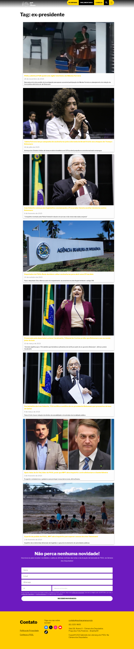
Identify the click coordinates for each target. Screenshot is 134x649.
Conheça (99, 2)
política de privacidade (78, 592)
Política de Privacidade (29, 631)
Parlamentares (86, 2)
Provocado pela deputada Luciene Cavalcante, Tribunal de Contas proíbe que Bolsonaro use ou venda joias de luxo (67, 339)
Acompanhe (72, 2)
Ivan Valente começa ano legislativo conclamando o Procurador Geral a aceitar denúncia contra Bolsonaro (65, 209)
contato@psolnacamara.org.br (81, 620)
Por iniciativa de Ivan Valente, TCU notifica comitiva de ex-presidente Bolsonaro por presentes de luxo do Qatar (67, 407)
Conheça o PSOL (27, 635)
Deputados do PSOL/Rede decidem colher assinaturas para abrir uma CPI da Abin (58, 274)
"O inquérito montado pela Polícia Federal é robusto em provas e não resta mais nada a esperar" (55, 217)
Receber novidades (67, 598)
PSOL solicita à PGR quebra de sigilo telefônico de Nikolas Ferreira (52, 76)
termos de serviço (41, 594)
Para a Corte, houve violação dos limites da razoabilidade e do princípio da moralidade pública (54, 415)
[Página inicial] (29, 3)
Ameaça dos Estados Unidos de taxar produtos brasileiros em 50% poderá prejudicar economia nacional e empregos (63, 150)
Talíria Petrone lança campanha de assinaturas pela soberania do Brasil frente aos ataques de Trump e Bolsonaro (68, 143)
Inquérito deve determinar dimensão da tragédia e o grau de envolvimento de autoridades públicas (57, 543)
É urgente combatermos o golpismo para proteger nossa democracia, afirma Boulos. (52, 479)
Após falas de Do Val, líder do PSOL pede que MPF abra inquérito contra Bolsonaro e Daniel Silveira (66, 473)
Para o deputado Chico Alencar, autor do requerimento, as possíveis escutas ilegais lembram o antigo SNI (59, 281)
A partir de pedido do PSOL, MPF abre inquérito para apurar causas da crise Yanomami (61, 536)
